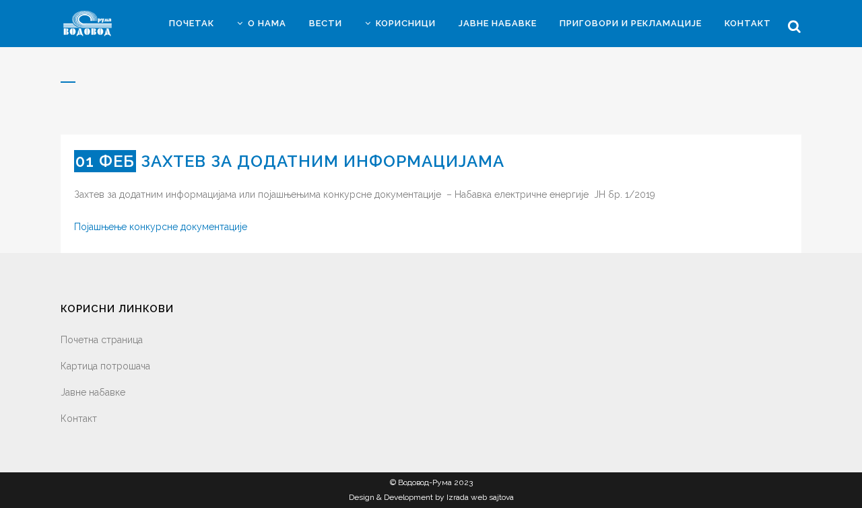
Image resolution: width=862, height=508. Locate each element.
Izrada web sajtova (480, 497)
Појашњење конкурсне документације (160, 226)
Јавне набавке (93, 392)
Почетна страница (102, 339)
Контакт (79, 418)
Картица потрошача (105, 366)
